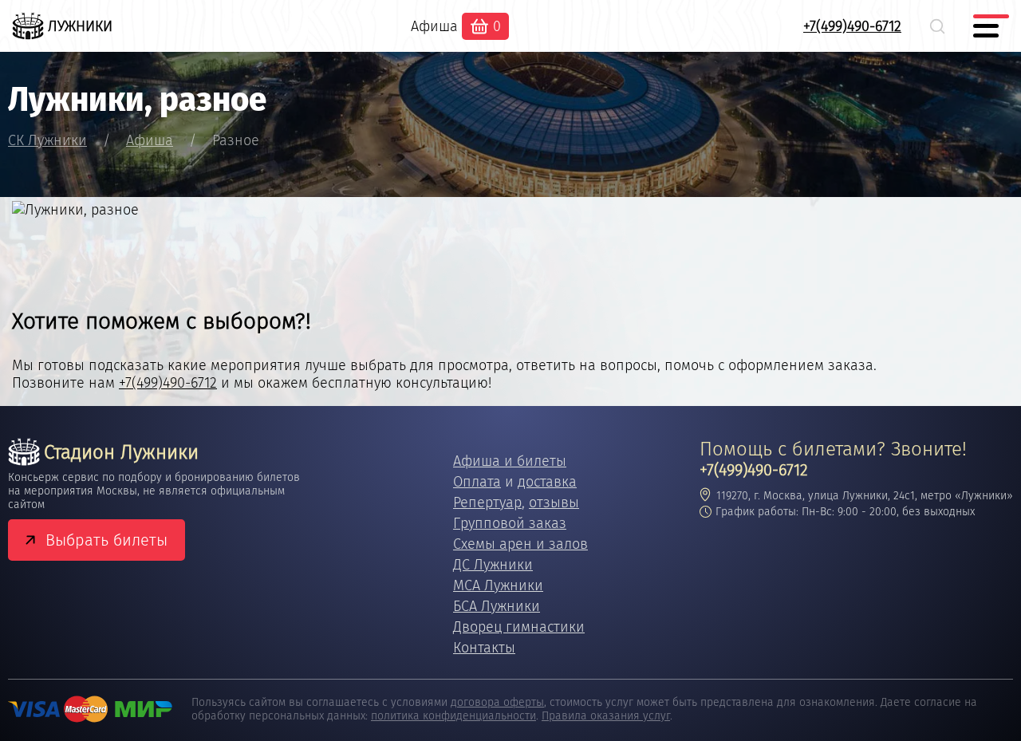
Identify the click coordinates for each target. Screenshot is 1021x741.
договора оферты (497, 702)
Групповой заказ (509, 523)
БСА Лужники (496, 606)
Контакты (484, 647)
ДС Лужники (493, 564)
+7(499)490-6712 (852, 26)
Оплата (477, 482)
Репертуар (487, 502)
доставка (547, 482)
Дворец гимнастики (519, 627)
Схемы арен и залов (520, 544)
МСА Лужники (498, 585)
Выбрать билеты (106, 540)
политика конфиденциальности (453, 716)
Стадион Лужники (121, 452)
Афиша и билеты (509, 461)
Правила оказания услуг (606, 716)
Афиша (434, 26)
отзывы (554, 502)
